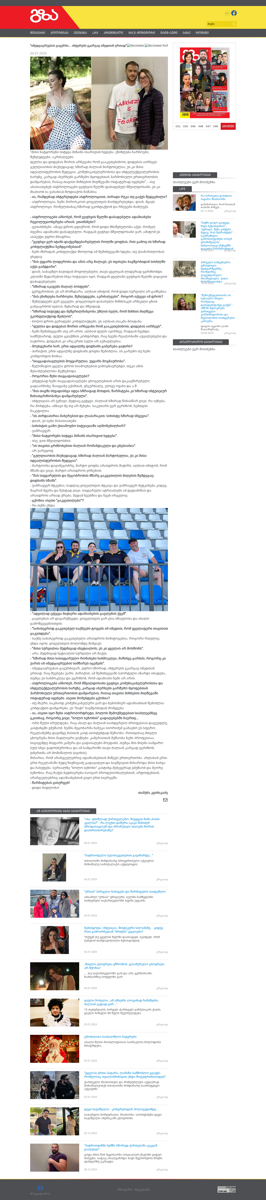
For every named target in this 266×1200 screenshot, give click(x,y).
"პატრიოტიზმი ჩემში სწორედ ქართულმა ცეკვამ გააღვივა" (120, 1147)
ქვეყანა (80, 32)
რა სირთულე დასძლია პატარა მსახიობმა (216, 197)
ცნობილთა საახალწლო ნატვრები (110, 1037)
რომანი (202, 32)
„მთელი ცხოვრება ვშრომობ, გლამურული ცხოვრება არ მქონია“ (124, 966)
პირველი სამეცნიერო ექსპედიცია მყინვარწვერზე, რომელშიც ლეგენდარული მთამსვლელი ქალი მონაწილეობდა (215, 272)
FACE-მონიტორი (141, 32)
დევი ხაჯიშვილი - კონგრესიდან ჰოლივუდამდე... (121, 1109)
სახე (186, 32)
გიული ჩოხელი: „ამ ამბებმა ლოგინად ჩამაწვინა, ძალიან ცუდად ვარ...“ (121, 1002)
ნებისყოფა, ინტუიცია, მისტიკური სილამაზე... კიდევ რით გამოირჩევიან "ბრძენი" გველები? (123, 930)
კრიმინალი (113, 32)
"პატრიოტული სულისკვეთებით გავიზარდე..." (118, 855)
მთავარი (37, 32)
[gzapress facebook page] (234, 13)
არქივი (228, 126)
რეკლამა (142, 1189)
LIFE (95, 32)
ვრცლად (162, 843)
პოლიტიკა (59, 32)
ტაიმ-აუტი (168, 32)
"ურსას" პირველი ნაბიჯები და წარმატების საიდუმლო (125, 892)
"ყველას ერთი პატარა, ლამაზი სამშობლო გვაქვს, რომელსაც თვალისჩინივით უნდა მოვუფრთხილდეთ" (125, 1075)
